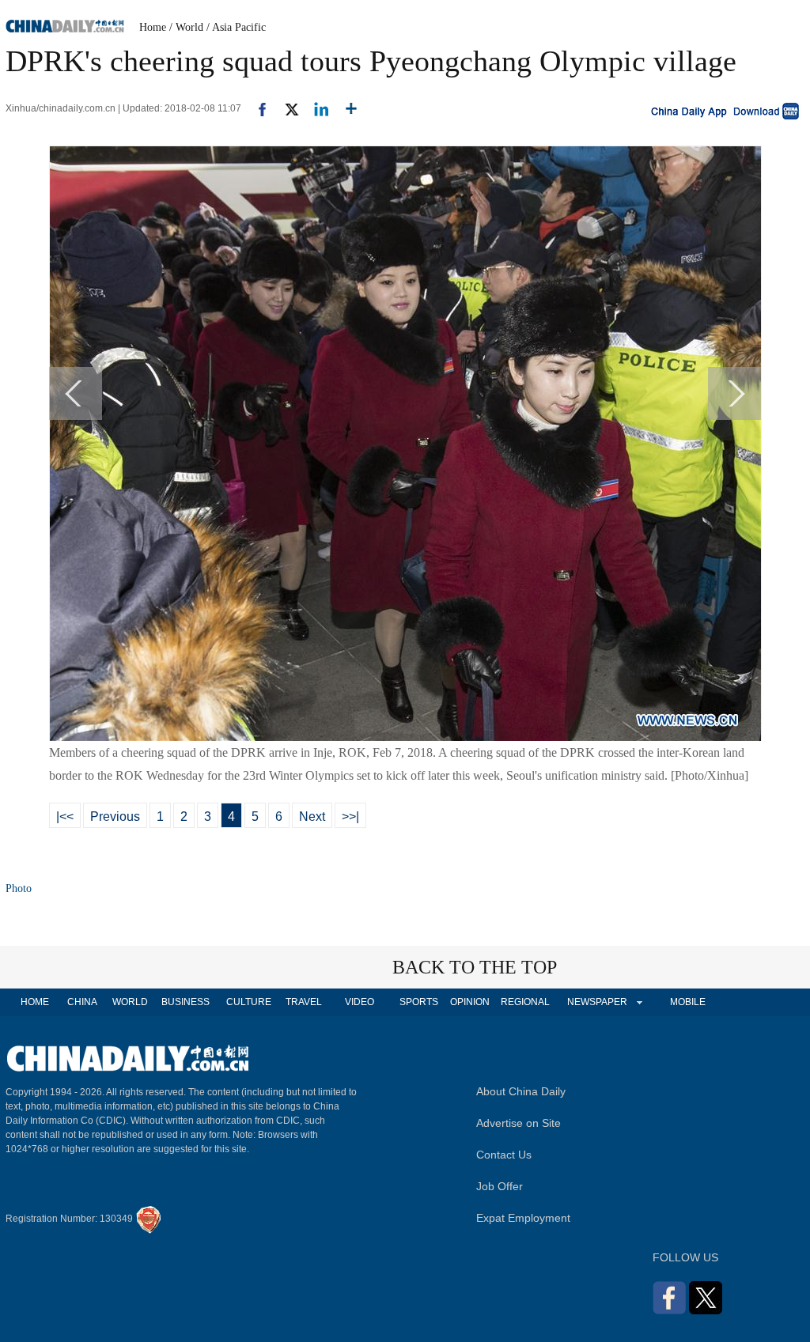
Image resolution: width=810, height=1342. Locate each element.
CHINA (82, 1001)
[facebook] (256, 108)
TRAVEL (304, 1001)
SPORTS (418, 1001)
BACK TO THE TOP (474, 967)
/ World (186, 27)
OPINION (470, 1001)
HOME (35, 1001)
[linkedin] (315, 108)
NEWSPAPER (596, 1001)
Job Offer (499, 1186)
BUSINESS (185, 1001)
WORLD (130, 1001)
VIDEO (359, 1001)
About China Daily (521, 1091)
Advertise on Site (518, 1123)
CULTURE (248, 1001)
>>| (350, 816)
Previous (115, 816)
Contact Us (504, 1154)
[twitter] (285, 108)
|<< (65, 816)
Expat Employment (523, 1218)
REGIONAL (525, 1001)
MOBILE (688, 1001)
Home (152, 27)
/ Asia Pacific (236, 27)
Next (312, 816)
